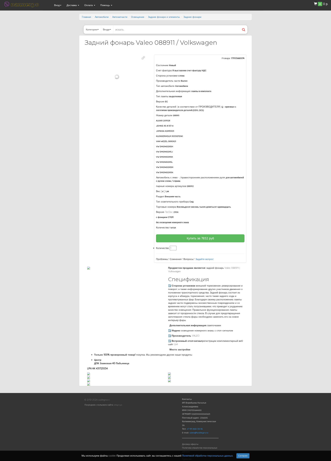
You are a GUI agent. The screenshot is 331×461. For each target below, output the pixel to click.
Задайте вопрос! (204, 259)
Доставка (72, 5)
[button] (143, 58)
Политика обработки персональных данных (199, 450)
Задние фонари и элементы (164, 16)
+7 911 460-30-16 (195, 429)
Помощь (105, 5)
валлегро (25, 4)
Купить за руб (200, 238)
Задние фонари (192, 16)
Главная (86, 16)
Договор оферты (190, 444)
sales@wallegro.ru (198, 432)
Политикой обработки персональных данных (207, 455)
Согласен (243, 455)
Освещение (137, 16)
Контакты (187, 399)
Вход (57, 5)
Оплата (88, 5)
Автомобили (102, 16)
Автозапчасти (119, 16)
